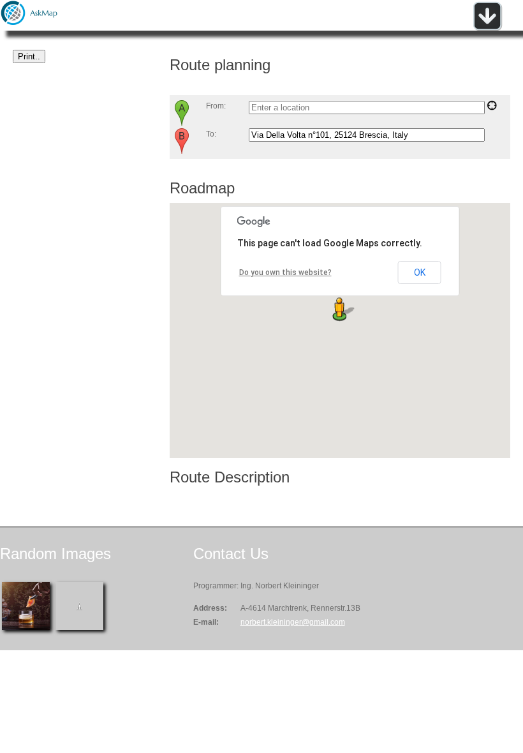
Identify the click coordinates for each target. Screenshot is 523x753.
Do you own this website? (285, 272)
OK (419, 272)
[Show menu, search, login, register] (487, 28)
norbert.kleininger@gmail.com (292, 622)
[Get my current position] (492, 107)
